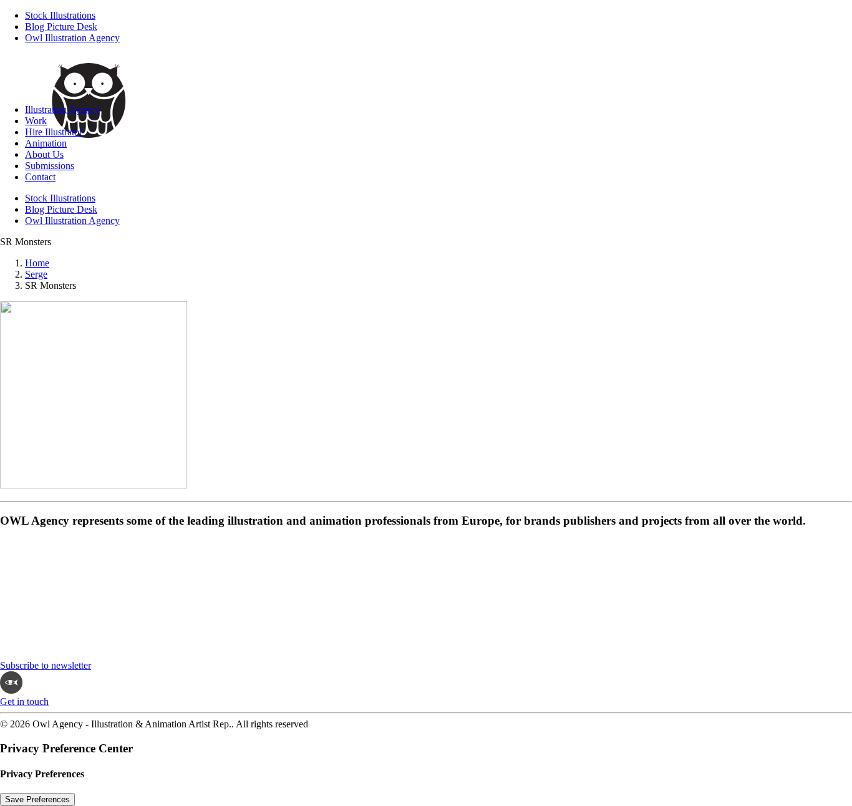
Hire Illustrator (53, 132)
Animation (46, 143)
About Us (44, 154)
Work (36, 120)
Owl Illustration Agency (72, 37)
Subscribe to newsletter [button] (45, 665)
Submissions (49, 165)
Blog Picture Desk (61, 26)
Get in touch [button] (24, 701)
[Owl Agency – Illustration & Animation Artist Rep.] (426, 74)
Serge (36, 274)
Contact (40, 177)
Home (37, 263)
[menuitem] (438, 15)
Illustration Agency (62, 109)
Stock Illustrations (60, 15)
